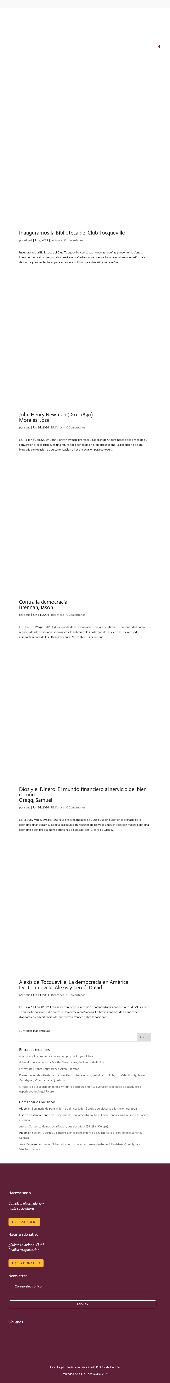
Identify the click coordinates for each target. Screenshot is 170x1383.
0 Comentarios (73, 240)
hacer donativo (26, 1263)
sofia (27, 427)
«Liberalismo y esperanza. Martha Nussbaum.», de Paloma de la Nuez (62, 1062)
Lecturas (56, 240)
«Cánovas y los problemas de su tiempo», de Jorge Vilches (56, 1056)
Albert (28, 240)
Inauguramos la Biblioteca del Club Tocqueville (72, 233)
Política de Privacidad (80, 1367)
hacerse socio (24, 1222)
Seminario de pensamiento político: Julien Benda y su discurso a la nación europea (84, 1108)
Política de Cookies (108, 1367)
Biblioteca (57, 427)
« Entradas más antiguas (34, 1030)
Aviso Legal (57, 1367)
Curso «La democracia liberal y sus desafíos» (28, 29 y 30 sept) (68, 1126)
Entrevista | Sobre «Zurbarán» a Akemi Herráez (49, 1068)
